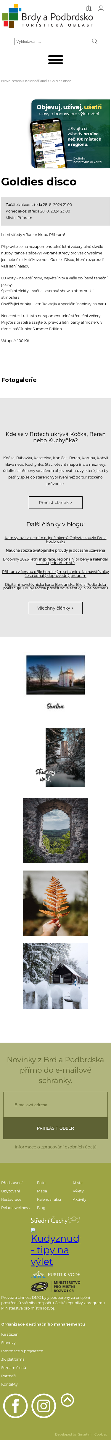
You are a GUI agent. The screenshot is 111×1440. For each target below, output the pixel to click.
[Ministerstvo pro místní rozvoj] (55, 1286)
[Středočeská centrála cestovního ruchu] (55, 1220)
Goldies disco (60, 81)
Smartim (84, 1434)
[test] (55, 684)
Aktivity (79, 1199)
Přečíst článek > (55, 502)
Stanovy (8, 1342)
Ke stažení (10, 1334)
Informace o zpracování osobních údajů (55, 1147)
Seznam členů (13, 1367)
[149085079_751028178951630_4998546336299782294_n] (55, 976)
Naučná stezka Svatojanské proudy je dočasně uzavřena (55, 550)
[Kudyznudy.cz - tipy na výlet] (55, 1247)
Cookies (100, 1434)
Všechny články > (55, 608)
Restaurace (11, 1199)
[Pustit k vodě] (55, 1274)
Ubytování (10, 1191)
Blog (41, 1207)
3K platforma (13, 1359)
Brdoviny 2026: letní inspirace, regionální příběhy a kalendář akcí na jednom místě (55, 561)
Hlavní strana (11, 81)
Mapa (42, 1191)
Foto (41, 1183)
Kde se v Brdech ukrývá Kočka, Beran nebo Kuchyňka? (56, 437)
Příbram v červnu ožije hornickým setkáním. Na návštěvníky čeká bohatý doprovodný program (55, 573)
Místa (78, 1183)
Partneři (8, 1376)
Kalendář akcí (36, 81)
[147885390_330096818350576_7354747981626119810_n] (55, 757)
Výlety (78, 1191)
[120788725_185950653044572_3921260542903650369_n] (55, 903)
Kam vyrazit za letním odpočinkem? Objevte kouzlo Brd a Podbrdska (56, 540)
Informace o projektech (22, 1351)
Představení (11, 1183)
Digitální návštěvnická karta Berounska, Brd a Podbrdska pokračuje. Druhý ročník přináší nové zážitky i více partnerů (55, 586)
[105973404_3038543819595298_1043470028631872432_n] (55, 830)
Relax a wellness (15, 1207)
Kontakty (9, 1384)
